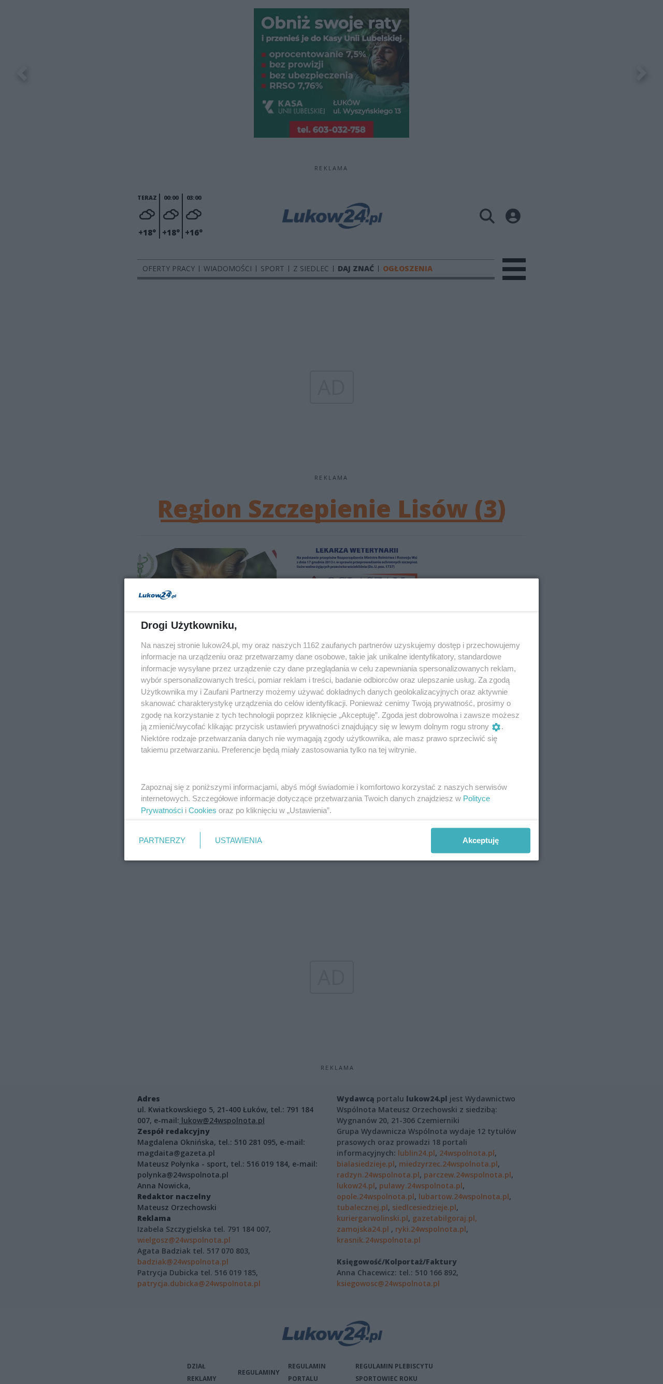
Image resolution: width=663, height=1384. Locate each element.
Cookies (203, 809)
